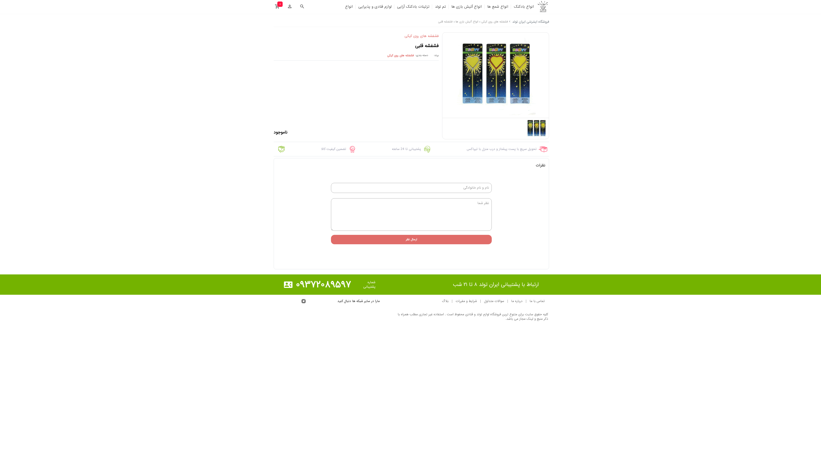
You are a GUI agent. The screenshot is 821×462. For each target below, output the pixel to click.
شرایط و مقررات (466, 301)
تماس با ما (537, 301)
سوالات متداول (494, 301)
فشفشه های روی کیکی (494, 22)
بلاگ (445, 301)
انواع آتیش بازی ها (467, 22)
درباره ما (517, 301)
